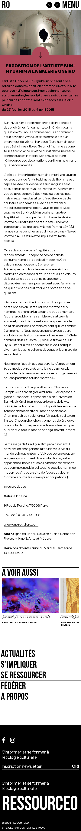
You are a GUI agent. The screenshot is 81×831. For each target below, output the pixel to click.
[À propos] (40, 696)
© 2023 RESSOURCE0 (15, 822)
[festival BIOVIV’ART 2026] (30, 602)
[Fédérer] (40, 686)
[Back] (57, 5)
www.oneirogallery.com (21, 524)
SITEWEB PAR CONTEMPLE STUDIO (23, 827)
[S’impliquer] (40, 664)
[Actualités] (40, 654)
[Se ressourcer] (40, 675)
